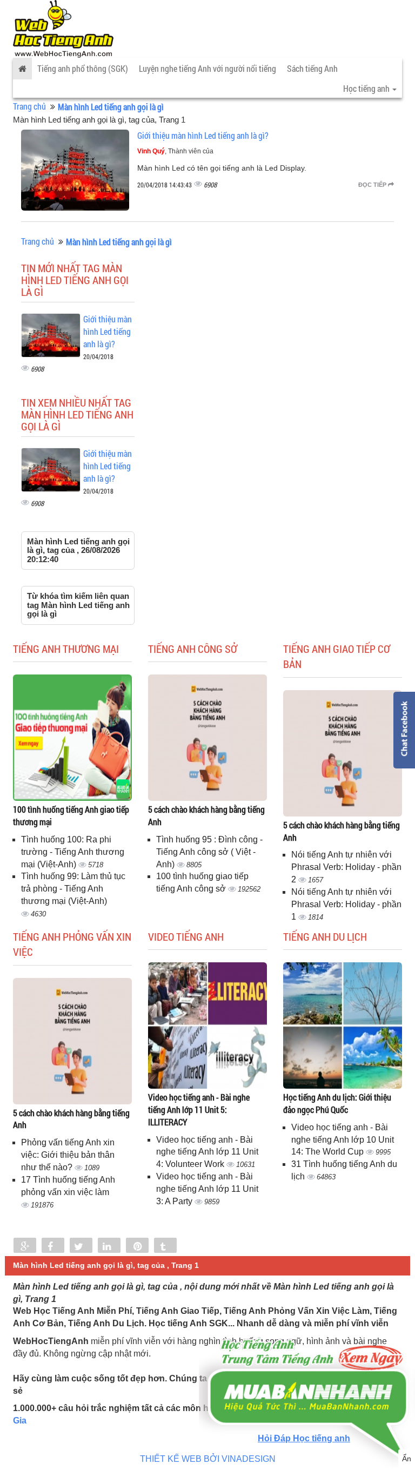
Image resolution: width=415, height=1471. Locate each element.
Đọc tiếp (373, 184)
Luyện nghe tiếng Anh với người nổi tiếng (207, 68)
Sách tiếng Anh (312, 68)
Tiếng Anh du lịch (325, 936)
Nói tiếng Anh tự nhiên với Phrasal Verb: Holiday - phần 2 (346, 867)
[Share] (25, 1246)
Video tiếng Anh (186, 936)
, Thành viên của (175, 151)
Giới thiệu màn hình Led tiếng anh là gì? (203, 135)
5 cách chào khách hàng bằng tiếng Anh (206, 815)
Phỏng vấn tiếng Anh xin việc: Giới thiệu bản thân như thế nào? (68, 1155)
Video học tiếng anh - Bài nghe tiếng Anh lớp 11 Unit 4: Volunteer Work (207, 1152)
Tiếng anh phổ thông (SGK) (82, 68)
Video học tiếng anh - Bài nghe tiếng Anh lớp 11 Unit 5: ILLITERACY (199, 1109)
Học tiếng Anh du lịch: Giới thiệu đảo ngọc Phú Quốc (337, 1103)
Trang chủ (29, 106)
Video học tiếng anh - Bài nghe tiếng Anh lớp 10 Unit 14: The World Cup (342, 1140)
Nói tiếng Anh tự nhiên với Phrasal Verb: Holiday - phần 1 (346, 904)
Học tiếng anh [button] (367, 88)
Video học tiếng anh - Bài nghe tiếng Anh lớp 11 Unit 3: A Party (207, 1189)
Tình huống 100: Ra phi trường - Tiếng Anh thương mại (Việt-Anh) (72, 852)
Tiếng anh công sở (192, 649)
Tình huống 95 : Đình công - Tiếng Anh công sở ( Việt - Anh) (209, 852)
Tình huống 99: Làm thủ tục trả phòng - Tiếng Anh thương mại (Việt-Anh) (73, 889)
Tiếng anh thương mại (66, 649)
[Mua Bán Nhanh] (307, 1366)
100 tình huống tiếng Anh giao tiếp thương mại (71, 815)
